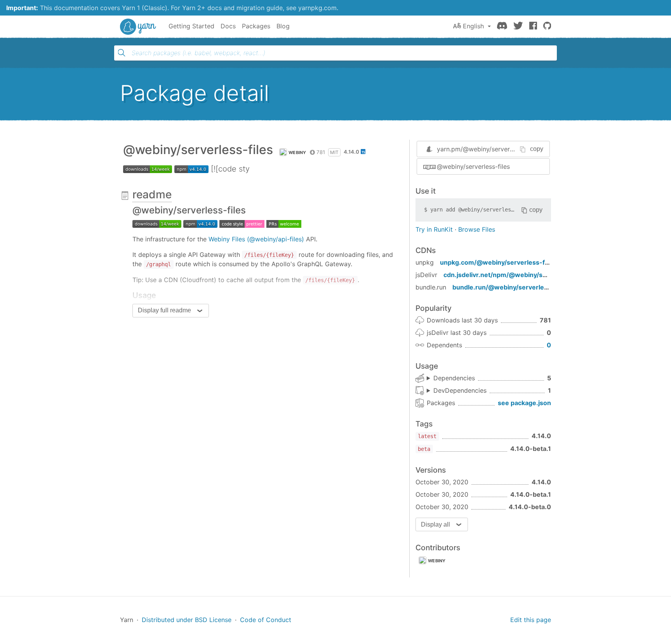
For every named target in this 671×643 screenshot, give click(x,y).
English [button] (473, 26)
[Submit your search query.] (121, 53)
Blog (283, 26)
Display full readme (164, 310)
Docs (228, 26)
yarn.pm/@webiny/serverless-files (486, 149)
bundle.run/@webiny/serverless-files (509, 287)
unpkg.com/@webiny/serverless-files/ (499, 262)
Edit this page (530, 620)
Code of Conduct (265, 620)
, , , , (451, 378)
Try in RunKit (434, 229)
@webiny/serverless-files (473, 166)
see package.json (524, 403)
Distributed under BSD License (186, 620)
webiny (297, 152)
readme (152, 194)
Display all (435, 524)
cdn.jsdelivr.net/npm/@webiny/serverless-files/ (516, 275)
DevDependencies (460, 390)
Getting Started (191, 26)
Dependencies (454, 378)
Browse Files (476, 229)
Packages (256, 26)
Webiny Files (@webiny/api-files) (256, 239)
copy (536, 149)
